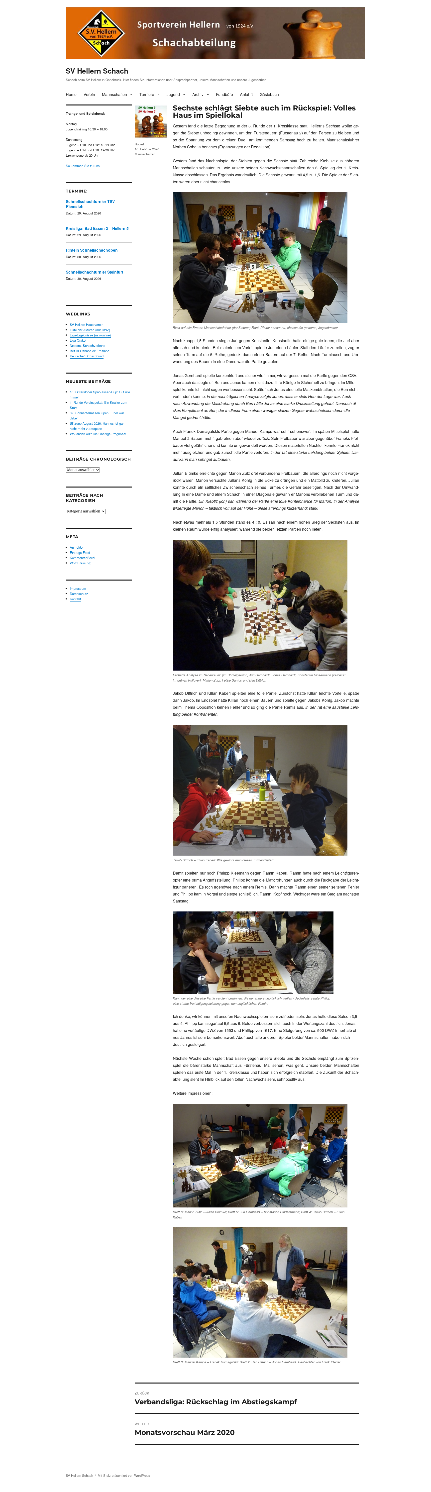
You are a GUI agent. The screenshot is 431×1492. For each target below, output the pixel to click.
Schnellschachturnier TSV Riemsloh (90, 204)
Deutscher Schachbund (87, 356)
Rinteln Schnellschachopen (92, 250)
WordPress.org (80, 563)
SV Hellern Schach (97, 71)
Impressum (78, 588)
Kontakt (75, 599)
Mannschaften (114, 94)
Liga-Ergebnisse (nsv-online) (90, 335)
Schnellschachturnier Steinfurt (94, 272)
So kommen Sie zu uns (83, 165)
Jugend (173, 94)
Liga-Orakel (78, 340)
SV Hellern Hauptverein (86, 324)
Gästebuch (269, 94)
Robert (139, 144)
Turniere (146, 94)
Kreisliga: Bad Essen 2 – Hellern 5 (97, 228)
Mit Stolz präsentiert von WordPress (124, 1475)
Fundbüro (224, 94)
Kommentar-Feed (82, 557)
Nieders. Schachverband (87, 345)
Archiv (198, 94)
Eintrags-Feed (80, 552)
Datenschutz (79, 593)
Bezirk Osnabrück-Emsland (89, 350)
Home (71, 94)
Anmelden (77, 547)
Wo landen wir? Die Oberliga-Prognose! (98, 433)
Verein (89, 94)
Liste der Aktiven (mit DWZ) (90, 329)
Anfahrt (246, 94)
